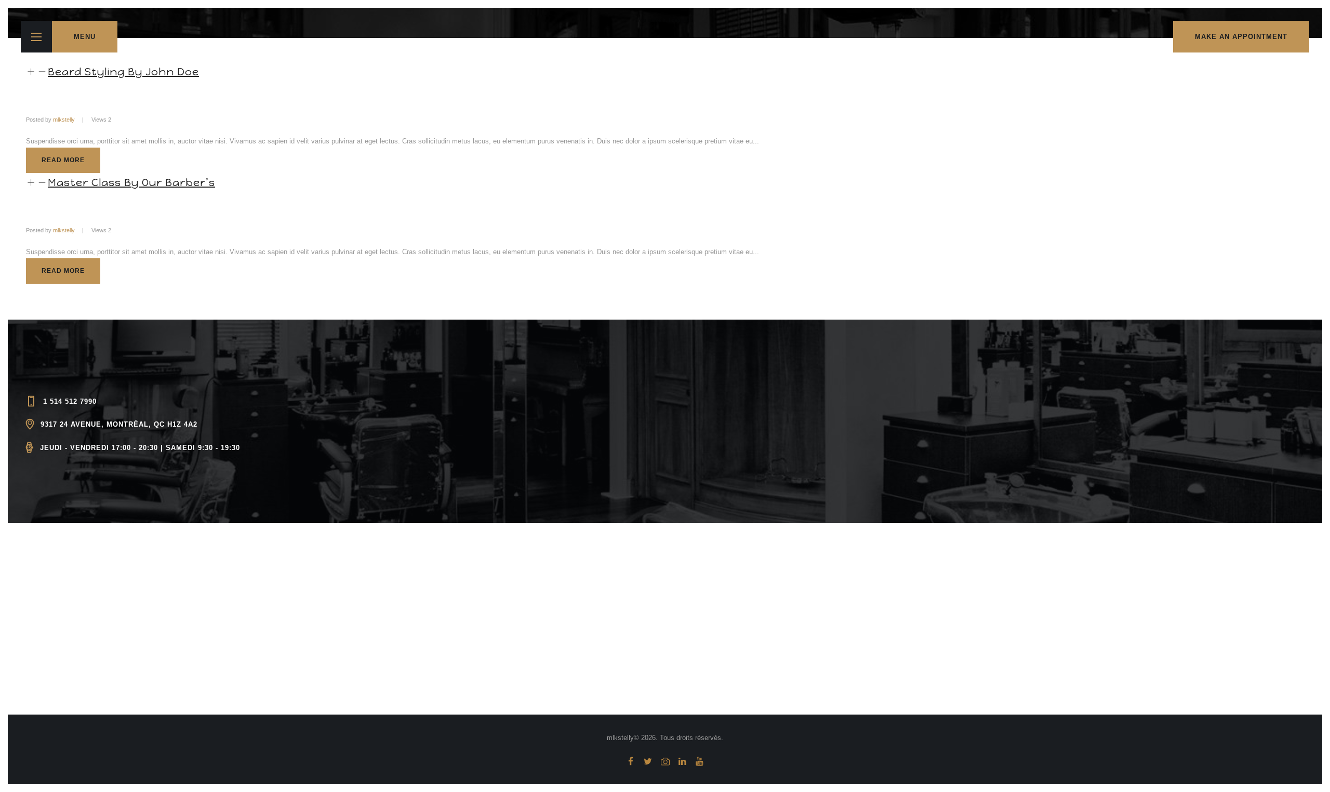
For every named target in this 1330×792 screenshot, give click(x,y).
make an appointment (1241, 37)
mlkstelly (64, 119)
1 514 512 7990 (70, 401)
